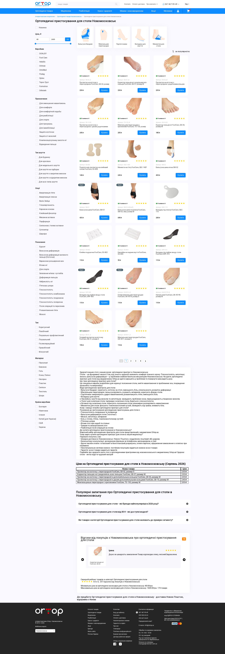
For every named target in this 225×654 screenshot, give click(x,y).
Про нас (116, 626)
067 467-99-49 (171, 4)
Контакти (127, 4)
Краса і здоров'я (105, 11)
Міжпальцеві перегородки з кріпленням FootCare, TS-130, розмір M (132, 126)
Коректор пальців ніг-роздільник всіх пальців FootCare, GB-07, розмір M (132, 83)
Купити (104, 90)
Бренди (90, 629)
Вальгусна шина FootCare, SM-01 (92, 210)
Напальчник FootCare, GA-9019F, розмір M (168, 295)
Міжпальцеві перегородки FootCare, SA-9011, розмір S (132, 338)
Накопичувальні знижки (121, 620)
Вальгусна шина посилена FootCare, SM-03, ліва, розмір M (132, 210)
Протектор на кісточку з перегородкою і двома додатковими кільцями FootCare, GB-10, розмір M (94, 126)
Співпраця (116, 629)
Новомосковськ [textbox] (41, 631)
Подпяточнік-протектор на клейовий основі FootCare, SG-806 (94, 168)
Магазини (168, 11)
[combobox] (45, 630)
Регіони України (93, 634)
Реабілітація (84, 11)
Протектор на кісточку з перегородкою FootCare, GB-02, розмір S (94, 84)
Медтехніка (66, 11)
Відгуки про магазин (120, 634)
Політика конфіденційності (122, 631)
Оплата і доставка (138, 4)
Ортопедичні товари (44, 11)
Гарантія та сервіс (119, 623)
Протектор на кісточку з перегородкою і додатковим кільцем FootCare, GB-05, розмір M (170, 84)
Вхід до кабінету (118, 612)
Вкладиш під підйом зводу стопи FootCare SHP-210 (168, 253)
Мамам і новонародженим (131, 11)
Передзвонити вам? (145, 621)
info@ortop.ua (149, 625)
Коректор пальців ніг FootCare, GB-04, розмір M (170, 126)
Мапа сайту (92, 631)
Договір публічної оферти (121, 637)
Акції (153, 11)
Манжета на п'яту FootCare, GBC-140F (132, 167)
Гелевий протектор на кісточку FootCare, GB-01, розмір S (91, 338)
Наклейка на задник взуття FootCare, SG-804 (132, 253)
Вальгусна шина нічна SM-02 (167, 167)
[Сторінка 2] (146, 361)
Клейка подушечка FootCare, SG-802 (94, 252)
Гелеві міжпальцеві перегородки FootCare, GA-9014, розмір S (130, 295)
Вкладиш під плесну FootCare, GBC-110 (169, 210)
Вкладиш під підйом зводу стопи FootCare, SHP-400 (92, 295)
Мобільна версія (40, 626)
